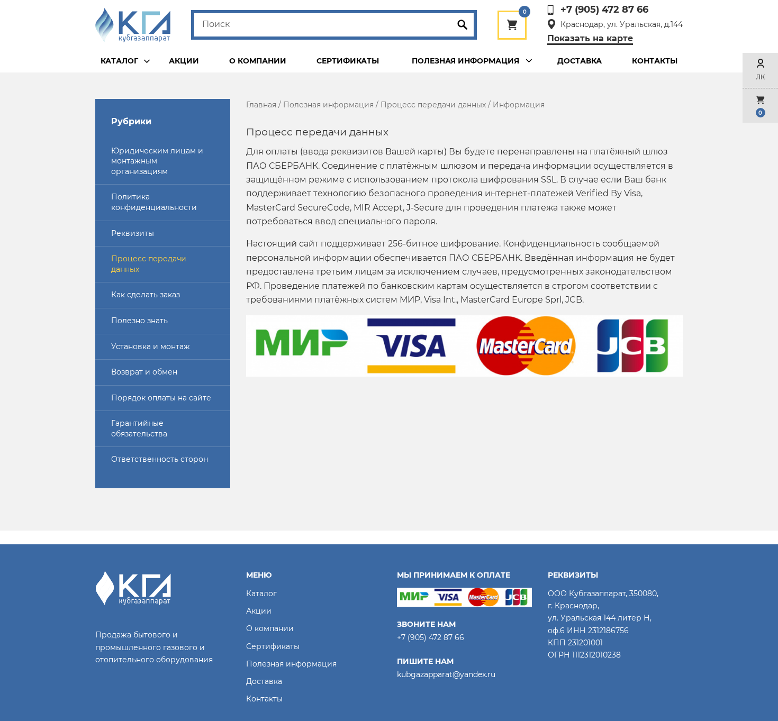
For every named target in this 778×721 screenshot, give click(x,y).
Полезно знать (139, 320)
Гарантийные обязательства (139, 428)
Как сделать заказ (145, 294)
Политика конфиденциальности (154, 202)
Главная (261, 104)
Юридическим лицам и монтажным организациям (157, 161)
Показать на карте (590, 38)
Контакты (654, 61)
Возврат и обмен (144, 372)
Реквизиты (132, 233)
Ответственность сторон (159, 459)
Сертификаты (347, 61)
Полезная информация (328, 104)
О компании (257, 61)
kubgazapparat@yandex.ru (446, 674)
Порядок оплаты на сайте (161, 398)
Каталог (119, 61)
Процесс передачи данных (148, 264)
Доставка (579, 61)
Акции (184, 61)
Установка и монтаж (150, 346)
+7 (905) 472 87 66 (604, 9)
